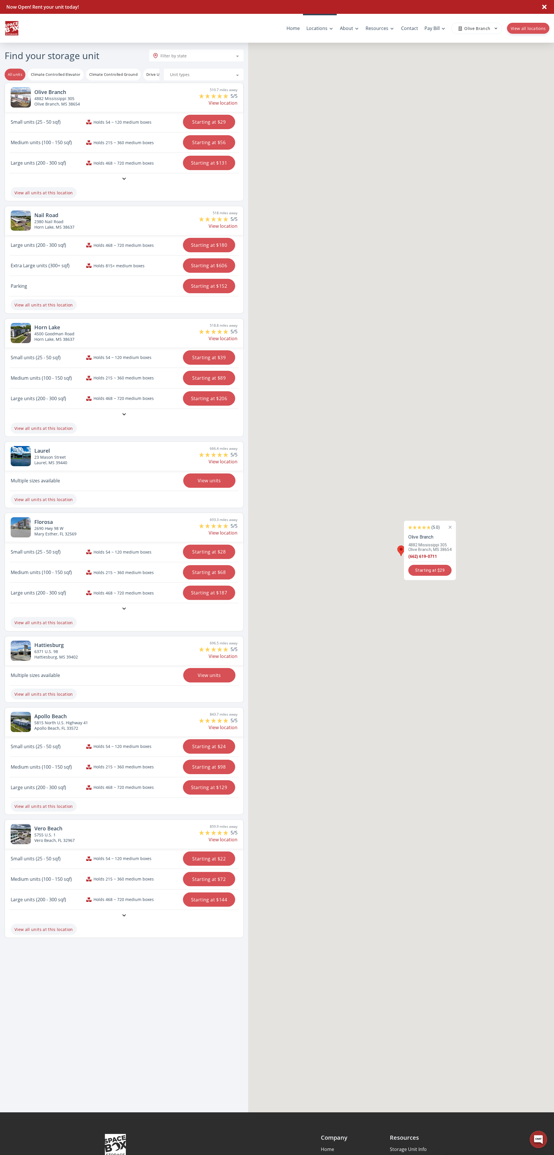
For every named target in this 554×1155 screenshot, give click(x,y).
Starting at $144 (209, 899)
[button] (401, 550)
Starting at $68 (209, 572)
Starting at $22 (209, 858)
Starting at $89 (209, 378)
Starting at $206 (209, 398)
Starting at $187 (209, 593)
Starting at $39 (209, 357)
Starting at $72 (209, 879)
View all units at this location (43, 192)
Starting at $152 (209, 286)
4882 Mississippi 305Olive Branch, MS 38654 (430, 547)
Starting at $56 (209, 142)
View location (223, 103)
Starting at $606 (209, 265)
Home (327, 1149)
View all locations (528, 28)
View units (209, 480)
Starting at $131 (209, 163)
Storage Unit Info (408, 1149)
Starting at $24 (209, 746)
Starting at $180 (209, 245)
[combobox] (196, 55)
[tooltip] (56, 75)
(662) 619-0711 (422, 556)
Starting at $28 (209, 552)
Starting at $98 (209, 767)
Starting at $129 (209, 787)
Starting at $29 (209, 122)
